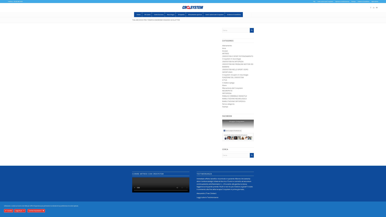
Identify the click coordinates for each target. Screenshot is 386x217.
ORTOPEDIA (226, 93)
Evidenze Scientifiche (363, 1)
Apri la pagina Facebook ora (233, 130)
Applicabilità (375, 1)
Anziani (225, 51)
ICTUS (224, 80)
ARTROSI (225, 53)
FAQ (314, 1)
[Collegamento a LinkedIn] (373, 7)
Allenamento (227, 46)
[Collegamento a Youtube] (376, 7)
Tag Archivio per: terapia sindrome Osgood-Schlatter (156, 20)
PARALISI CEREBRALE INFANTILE (234, 96)
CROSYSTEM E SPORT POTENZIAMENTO (237, 56)
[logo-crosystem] (193, 7)
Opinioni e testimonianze (342, 1)
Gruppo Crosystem (236, 122)
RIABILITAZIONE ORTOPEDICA (233, 101)
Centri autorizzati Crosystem (325, 1)
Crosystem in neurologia (231, 59)
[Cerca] (247, 14)
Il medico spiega (228, 83)
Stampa (353, 1)
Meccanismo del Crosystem (232, 88)
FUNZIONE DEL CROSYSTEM (233, 77)
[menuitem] (314, 1)
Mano (224, 85)
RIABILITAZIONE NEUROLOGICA (234, 99)
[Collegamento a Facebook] (370, 7)
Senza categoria (228, 104)
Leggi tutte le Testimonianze (207, 197)
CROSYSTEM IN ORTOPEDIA (232, 61)
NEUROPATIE (227, 91)
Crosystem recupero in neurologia (235, 75)
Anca (224, 48)
